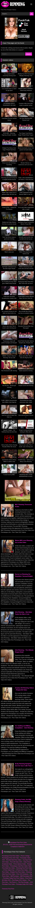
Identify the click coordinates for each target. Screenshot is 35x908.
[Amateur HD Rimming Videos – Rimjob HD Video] (7, 699)
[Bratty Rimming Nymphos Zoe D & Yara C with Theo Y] (7, 775)
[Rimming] (14, 4)
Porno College (25, 856)
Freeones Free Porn (8, 888)
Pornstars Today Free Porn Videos (13, 878)
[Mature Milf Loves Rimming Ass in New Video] (7, 552)
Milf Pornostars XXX (26, 876)
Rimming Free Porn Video (24, 868)
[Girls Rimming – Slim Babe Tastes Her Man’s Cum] (7, 624)
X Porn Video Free (8, 870)
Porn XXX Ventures (22, 874)
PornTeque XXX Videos (19, 880)
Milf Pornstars (15, 876)
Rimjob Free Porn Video (17, 872)
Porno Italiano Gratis (20, 864)
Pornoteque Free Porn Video (10, 856)
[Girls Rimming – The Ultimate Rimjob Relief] (7, 661)
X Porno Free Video (22, 870)
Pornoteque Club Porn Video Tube (20, 866)
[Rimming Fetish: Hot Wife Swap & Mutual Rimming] (7, 811)
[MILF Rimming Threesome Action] (7, 516)
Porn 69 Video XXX (16, 862)
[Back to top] (30, 903)
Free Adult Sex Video (8, 868)
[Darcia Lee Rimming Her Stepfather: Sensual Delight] (7, 586)
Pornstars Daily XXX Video (24, 884)
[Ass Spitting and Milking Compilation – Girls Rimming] (7, 737)
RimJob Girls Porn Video (13, 860)
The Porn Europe (23, 882)
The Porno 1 (13, 882)
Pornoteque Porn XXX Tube (10, 858)
